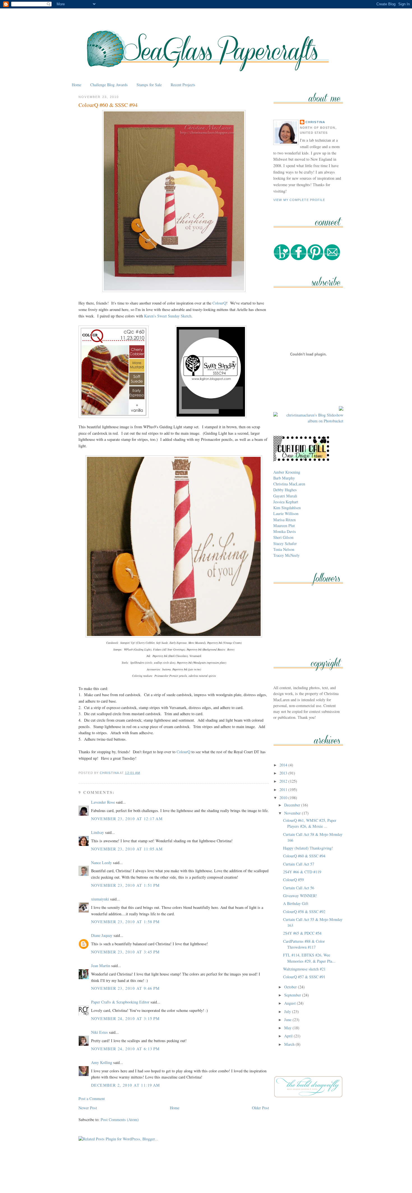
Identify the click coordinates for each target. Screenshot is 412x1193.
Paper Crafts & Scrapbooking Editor (120, 1002)
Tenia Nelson (283, 549)
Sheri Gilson (283, 537)
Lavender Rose (103, 802)
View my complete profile (299, 200)
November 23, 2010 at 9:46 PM (125, 988)
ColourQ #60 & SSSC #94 (304, 856)
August (290, 1003)
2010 (283, 797)
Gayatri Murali (285, 496)
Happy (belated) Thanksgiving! (308, 848)
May (288, 1027)
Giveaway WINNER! (300, 895)
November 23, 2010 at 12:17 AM (127, 818)
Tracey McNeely (286, 555)
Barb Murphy (284, 478)
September (293, 995)
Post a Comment (91, 1098)
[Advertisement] (206, 1175)
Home (76, 84)
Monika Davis (284, 531)
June (288, 1019)
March (290, 1044)
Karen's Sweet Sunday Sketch (167, 316)
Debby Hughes (285, 489)
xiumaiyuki (100, 899)
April (289, 1035)
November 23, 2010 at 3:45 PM (125, 952)
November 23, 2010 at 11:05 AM (127, 849)
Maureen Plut (284, 525)
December (292, 805)
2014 (283, 765)
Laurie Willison (285, 513)
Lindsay (97, 832)
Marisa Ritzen (284, 519)
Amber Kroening (286, 472)
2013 (283, 773)
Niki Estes (99, 1032)
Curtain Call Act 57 (298, 864)
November (293, 813)
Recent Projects (183, 84)
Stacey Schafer (285, 543)
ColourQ (219, 303)
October (291, 987)
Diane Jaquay (101, 935)
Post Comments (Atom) (120, 1119)
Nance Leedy (101, 862)
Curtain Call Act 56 (298, 887)
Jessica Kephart (285, 501)
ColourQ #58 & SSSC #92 (304, 911)
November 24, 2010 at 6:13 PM (125, 1048)
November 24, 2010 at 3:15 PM (125, 1018)
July (288, 1011)
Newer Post (87, 1107)
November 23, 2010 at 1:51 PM (125, 885)
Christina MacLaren (289, 483)
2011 (283, 789)
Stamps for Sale (149, 84)
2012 (283, 781)
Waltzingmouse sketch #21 (304, 969)
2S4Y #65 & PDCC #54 (302, 933)
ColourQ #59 (293, 879)
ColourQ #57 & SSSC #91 (304, 976)
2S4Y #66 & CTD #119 (302, 871)
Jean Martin (100, 965)
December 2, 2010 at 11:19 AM (125, 1085)
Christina (315, 122)
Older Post (260, 1107)
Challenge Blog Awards (109, 84)
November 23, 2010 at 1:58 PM (125, 921)
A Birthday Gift (295, 903)
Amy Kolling (101, 1062)
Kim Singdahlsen (287, 507)
